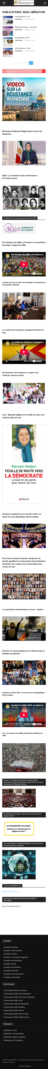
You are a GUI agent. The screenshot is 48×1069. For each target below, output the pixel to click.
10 (21, 63)
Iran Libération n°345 (22, 38)
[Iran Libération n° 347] (7, 20)
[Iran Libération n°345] (7, 41)
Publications (12, 9)
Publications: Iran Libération (27, 9)
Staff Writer (18, 19)
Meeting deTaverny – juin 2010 (26, 27)
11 (26, 63)
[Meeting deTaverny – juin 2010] (7, 31)
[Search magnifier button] (43, 71)
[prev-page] (16, 63)
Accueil (4, 9)
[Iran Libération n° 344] (7, 52)
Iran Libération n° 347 (22, 16)
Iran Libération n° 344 (22, 48)
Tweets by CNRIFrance (10, 891)
